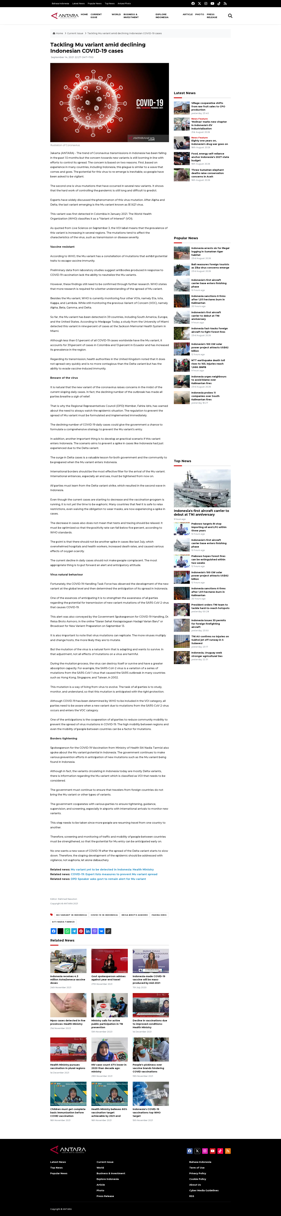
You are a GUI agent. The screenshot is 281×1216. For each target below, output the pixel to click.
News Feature (199, 119)
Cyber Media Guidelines (204, 1190)
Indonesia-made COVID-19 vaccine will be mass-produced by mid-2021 (149, 980)
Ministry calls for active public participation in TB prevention (107, 1024)
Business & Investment (131, 16)
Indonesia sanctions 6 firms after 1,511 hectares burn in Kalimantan (208, 299)
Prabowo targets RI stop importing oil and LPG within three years (209, 527)
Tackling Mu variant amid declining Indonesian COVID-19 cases (124, 33)
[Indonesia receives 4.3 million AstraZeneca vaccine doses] (68, 960)
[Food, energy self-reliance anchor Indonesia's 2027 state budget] (182, 158)
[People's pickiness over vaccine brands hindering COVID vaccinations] (151, 1049)
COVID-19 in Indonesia (104, 915)
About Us (195, 1184)
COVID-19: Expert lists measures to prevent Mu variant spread (114, 874)
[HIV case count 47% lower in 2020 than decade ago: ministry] (109, 1049)
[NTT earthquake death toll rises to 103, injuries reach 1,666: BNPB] (182, 365)
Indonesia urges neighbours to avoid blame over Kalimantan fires (208, 380)
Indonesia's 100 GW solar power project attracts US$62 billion (209, 347)
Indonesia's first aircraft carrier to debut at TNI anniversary (206, 316)
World (116, 14)
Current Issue (96, 16)
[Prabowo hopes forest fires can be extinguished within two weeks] (182, 560)
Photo (199, 14)
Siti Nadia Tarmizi (63, 922)
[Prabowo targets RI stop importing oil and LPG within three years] (182, 528)
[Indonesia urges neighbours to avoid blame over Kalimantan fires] (182, 381)
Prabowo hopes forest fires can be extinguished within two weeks (208, 559)
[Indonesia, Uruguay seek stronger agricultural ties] (182, 657)
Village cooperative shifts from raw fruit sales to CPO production (208, 106)
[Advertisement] (202, 64)
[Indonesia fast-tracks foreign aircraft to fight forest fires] (182, 333)
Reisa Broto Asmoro (135, 915)
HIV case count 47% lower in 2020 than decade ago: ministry (109, 1068)
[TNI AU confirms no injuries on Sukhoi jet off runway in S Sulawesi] (182, 641)
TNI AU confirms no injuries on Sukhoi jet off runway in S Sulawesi (210, 640)
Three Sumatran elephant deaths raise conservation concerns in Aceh (207, 173)
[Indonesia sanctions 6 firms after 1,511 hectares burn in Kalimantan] (182, 300)
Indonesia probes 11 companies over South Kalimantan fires (205, 396)
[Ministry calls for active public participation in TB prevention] (109, 1005)
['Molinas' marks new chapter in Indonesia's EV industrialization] (182, 124)
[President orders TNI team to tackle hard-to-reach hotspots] (182, 609)
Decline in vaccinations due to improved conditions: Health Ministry (150, 1024)
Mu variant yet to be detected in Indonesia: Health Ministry (112, 869)
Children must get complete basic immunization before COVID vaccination (68, 1112)
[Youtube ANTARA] (212, 3)
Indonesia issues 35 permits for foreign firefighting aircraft (208, 624)
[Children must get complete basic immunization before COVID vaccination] (68, 1093)
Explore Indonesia (162, 16)
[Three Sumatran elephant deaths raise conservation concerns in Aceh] (182, 174)
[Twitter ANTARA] (199, 3)
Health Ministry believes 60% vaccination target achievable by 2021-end (109, 1112)
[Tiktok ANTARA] (219, 3)
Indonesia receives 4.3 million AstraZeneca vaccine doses (67, 980)
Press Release (212, 16)
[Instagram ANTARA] (205, 3)
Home (84, 14)
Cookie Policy (197, 1179)
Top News (109, 3)
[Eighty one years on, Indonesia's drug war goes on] (182, 142)
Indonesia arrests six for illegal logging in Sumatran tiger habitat (210, 251)
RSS (191, 1196)
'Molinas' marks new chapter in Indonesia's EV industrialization (209, 125)
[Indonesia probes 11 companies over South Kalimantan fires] (182, 397)
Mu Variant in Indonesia (71, 915)
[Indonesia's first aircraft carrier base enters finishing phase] (182, 284)
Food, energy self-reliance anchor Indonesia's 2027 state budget (210, 157)
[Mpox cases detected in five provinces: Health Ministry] (68, 1005)
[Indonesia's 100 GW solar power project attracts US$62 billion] (182, 348)
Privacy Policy (197, 1173)
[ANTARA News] (65, 15)
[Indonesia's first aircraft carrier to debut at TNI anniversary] (182, 317)
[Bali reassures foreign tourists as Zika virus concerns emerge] (182, 269)
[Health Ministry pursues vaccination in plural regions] (68, 1049)
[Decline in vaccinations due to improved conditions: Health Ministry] (151, 1005)
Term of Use (197, 1167)
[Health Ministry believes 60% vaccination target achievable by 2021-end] (109, 1093)
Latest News (78, 3)
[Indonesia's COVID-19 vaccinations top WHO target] (151, 1093)
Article (188, 14)
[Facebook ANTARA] (193, 3)
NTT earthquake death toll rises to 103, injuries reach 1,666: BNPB (208, 364)
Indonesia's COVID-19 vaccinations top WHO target (147, 1112)
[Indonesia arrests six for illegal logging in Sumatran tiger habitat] (182, 252)
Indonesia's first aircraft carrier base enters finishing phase (209, 283)
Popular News (94, 3)
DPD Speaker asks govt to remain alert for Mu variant (108, 879)
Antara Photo (124, 3)
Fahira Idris (159, 915)
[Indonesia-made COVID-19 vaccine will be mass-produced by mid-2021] (151, 960)
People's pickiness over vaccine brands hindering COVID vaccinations (148, 1068)
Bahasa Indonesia (60, 3)
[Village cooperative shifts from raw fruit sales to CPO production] (182, 107)
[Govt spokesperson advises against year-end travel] (109, 960)
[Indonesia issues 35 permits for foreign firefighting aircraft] (182, 625)
